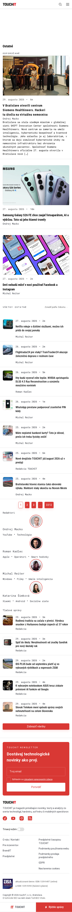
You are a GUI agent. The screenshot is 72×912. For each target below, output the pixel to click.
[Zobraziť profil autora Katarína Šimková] (36, 587)
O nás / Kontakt (11, 839)
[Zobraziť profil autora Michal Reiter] (36, 565)
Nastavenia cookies (49, 868)
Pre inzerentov (10, 845)
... (40, 505)
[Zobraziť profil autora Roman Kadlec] (36, 543)
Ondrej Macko (11, 118)
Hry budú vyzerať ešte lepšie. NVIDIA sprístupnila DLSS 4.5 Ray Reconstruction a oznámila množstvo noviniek (42, 381)
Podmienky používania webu (54, 848)
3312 (49, 505)
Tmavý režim (10, 829)
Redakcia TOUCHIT (26, 469)
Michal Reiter (11, 293)
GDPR (42, 862)
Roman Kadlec (24, 392)
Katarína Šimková (16, 595)
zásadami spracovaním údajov (38, 779)
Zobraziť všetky (36, 726)
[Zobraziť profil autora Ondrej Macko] (36, 521)
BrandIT (7, 850)
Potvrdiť (36, 787)
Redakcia (21, 629)
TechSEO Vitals (38, 898)
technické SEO (11, 898)
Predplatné (9, 856)
